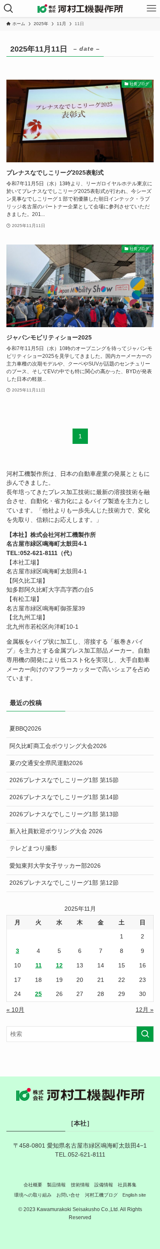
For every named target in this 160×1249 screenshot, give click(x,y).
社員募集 (127, 1184)
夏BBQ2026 (25, 728)
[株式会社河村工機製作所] (80, 8)
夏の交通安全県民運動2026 (46, 763)
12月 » (145, 1010)
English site (134, 1194)
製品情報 (56, 1184)
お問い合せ (68, 1194)
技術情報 (80, 1184)
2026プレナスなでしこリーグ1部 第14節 (64, 797)
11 (38, 965)
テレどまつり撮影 (33, 848)
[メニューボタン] (151, 8)
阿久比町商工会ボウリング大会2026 (58, 746)
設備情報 (103, 1184)
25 (38, 994)
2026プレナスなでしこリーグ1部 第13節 (64, 814)
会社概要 (32, 1184)
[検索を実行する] (145, 1034)
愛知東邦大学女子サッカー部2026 (55, 866)
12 (59, 965)
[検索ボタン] (8, 8)
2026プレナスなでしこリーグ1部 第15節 (64, 780)
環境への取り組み (33, 1194)
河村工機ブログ (101, 1194)
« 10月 (15, 1010)
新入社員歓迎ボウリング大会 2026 (55, 831)
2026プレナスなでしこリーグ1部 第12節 (64, 883)
